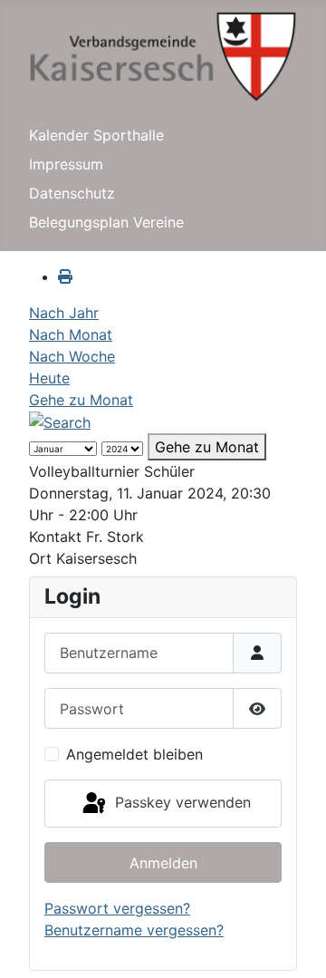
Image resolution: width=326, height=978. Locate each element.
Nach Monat (70, 334)
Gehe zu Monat (81, 400)
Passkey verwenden (180, 802)
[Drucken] (65, 276)
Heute (49, 378)
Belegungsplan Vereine (106, 222)
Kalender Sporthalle (96, 135)
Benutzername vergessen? (134, 930)
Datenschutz (72, 193)
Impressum (66, 164)
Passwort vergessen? (117, 908)
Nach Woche (72, 356)
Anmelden (163, 863)
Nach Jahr (64, 313)
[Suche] (60, 421)
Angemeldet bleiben (134, 754)
